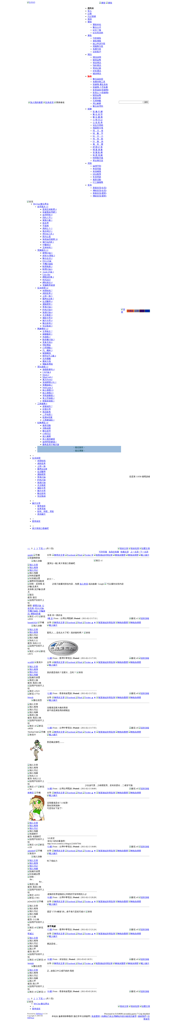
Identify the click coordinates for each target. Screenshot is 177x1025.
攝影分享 (47, 318)
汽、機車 (47, 350)
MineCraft (47, 377)
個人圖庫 (47, 436)
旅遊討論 (47, 312)
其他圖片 (41, 514)
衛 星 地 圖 (98, 155)
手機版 (130, 311)
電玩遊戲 (42, 367)
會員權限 (97, 171)
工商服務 (42, 404)
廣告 (90, 35)
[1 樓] (49, 658)
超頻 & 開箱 (49, 256)
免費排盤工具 (99, 82)
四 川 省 (98, 131)
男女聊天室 (98, 160)
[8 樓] (49, 959)
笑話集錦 (47, 326)
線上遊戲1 (48, 390)
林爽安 (31, 793)
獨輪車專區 (48, 364)
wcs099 (31, 662)
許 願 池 (98, 141)
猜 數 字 (98, 133)
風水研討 (47, 231)
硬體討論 (47, 253)
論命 (90, 76)
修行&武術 (48, 242)
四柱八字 (47, 217)
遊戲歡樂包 (48, 369)
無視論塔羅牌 (50, 239)
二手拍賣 (47, 414)
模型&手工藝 (49, 356)
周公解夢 (97, 103)
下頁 (41, 548)
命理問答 (47, 215)
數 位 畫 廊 (98, 117)
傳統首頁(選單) (100, 196)
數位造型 (47, 431)
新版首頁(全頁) (100, 188)
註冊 (90, 14)
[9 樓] (49, 991)
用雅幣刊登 (98, 46)
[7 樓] (49, 929)
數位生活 (47, 258)
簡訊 (90, 54)
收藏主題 (125, 552)
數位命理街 (98, 106)
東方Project (47, 379)
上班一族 (47, 296)
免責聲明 (95, 1016)
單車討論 (47, 307)
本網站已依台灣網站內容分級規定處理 (118, 1016)
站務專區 (42, 423)
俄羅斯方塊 (98, 128)
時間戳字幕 (98, 158)
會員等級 (97, 169)
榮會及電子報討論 (51, 444)
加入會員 (84, 584)
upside (30, 555)
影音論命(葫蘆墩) (101, 90)
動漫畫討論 (48, 339)
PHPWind (39, 1014)
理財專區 (47, 345)
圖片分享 (47, 320)
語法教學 (97, 174)
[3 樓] (49, 728)
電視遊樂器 (48, 395)
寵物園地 (47, 353)
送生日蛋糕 (98, 125)
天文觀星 (47, 315)
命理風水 (42, 207)
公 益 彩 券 (98, 122)
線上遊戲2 (48, 393)
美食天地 (47, 342)
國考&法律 (48, 299)
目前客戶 (97, 52)
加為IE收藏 (114, 552)
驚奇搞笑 (41, 506)
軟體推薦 (47, 266)
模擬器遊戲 (48, 401)
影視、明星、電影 (45, 511)
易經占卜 (47, 228)
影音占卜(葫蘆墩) (101, 92)
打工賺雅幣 (98, 182)
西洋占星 (47, 236)
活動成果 (47, 428)
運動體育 (47, 304)
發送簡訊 (97, 63)
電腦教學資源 (49, 285)
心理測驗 (47, 348)
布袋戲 (46, 337)
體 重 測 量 (98, 150)
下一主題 (144, 552)
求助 (90, 163)
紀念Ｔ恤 (97, 30)
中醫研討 (47, 245)
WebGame (48, 387)
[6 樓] (49, 897)
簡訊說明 (97, 57)
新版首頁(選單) (100, 193)
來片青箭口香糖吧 (40, 528)
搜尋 (90, 19)
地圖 (142, 311)
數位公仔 (97, 27)
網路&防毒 (48, 277)
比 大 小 (98, 136)
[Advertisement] (136, 540)
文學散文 (47, 331)
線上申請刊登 (99, 43)
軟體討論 (47, 269)
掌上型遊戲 (48, 398)
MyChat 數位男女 (41, 204)
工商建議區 (48, 420)
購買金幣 (97, 60)
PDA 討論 (47, 261)
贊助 (90, 22)
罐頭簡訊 (97, 73)
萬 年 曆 (98, 144)
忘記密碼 (92, 16)
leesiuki (31, 963)
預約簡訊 (97, 65)
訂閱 (137, 311)
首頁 (90, 185)
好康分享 (47, 409)
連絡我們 (142, 1016)
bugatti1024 (32, 622)
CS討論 (47, 372)
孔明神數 (97, 101)
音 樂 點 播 (98, 152)
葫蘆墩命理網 (49, 212)
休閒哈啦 (47, 290)
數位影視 (47, 323)
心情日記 (47, 433)
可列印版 (103, 552)
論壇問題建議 (49, 442)
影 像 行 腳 (98, 111)
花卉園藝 (47, 358)
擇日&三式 (48, 234)
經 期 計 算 (98, 147)
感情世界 (47, 293)
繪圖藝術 (47, 334)
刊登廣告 (97, 38)
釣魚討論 (47, 310)
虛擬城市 (47, 406)
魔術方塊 (47, 361)
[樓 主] (50, 618)
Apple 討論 (48, 272)
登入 (90, 11)
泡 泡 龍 (98, 139)
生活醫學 (47, 301)
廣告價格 (97, 41)
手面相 (46, 226)
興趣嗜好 (42, 329)
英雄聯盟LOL (49, 382)
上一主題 (134, 552)
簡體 (147, 311)
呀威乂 (31, 934)
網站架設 (47, 282)
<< (28, 548)
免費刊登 (97, 49)
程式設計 (47, 280)
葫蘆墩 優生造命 (100, 84)
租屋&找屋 (47, 417)
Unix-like (46, 274)
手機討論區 (48, 264)
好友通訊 (97, 71)
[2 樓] (49, 693)
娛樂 (90, 109)
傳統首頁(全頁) (100, 190)
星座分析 (97, 98)
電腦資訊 (42, 250)
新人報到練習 (49, 439)
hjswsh (30, 697)
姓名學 (46, 223)
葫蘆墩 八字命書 (100, 87)
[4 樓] (49, 788)
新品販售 (47, 412)
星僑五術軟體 (49, 209)
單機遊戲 (47, 385)
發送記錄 (97, 68)
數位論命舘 (98, 79)
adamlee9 (31, 851)
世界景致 (41, 509)
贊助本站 (97, 24)
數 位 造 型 (98, 114)
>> (44, 548)
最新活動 (97, 179)
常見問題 (97, 177)
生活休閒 (42, 288)
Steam (46, 375)
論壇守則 (97, 166)
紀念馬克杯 (98, 33)
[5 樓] (49, 846)
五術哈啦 (47, 247)
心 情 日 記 (98, 120)
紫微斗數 (47, 220)
